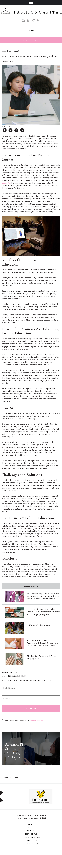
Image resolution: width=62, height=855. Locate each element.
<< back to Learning (10, 51)
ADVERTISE (31, 828)
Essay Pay (6, 183)
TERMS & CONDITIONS (31, 837)
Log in (31, 30)
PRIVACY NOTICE (31, 843)
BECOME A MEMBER (31, 40)
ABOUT (31, 824)
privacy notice (36, 721)
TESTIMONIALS (31, 834)
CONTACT (31, 831)
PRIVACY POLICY (31, 840)
